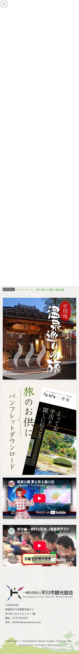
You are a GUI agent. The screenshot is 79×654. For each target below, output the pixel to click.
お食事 (50, 289)
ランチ (20, 289)
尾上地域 (40, 289)
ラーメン (30, 289)
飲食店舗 (59, 289)
